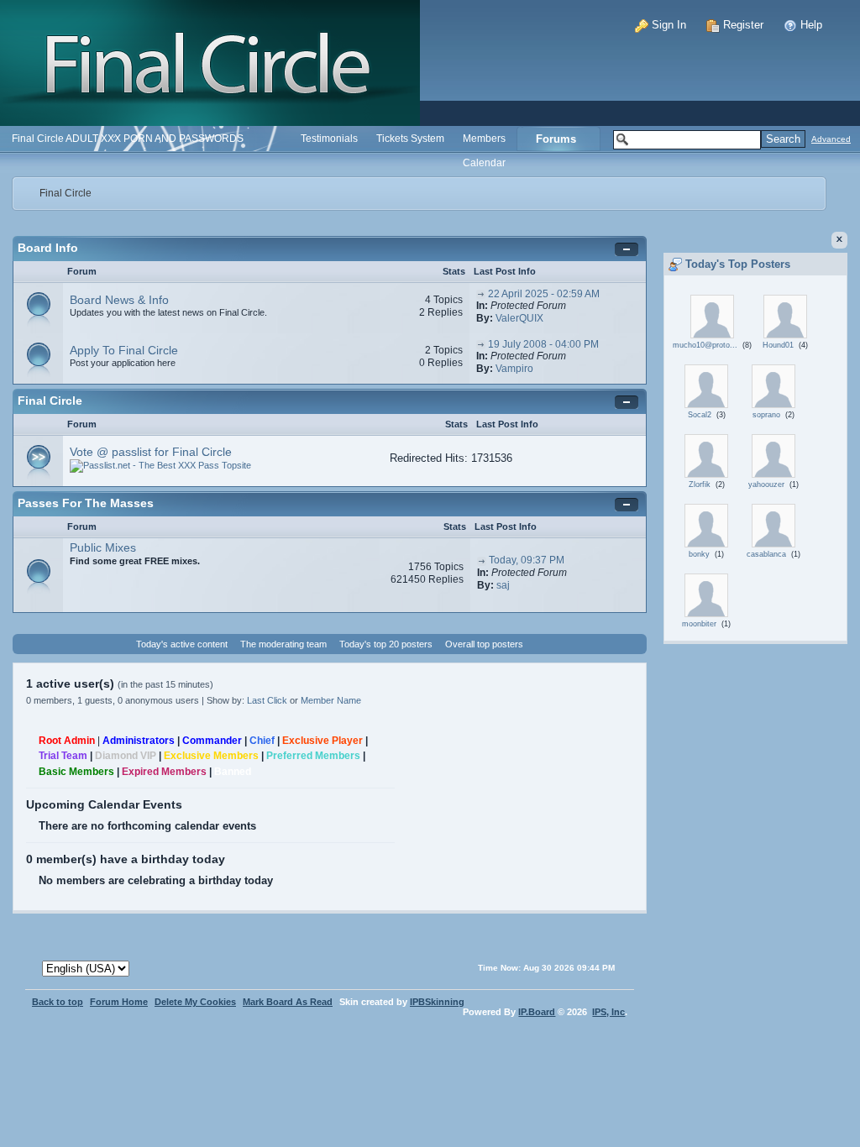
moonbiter (699, 624)
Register (741, 24)
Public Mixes (103, 547)
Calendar (484, 162)
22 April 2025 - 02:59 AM (544, 294)
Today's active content (182, 644)
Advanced (831, 139)
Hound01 (778, 345)
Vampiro (514, 368)
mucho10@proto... (705, 345)
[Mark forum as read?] (38, 305)
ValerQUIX (519, 318)
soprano (766, 415)
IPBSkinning (437, 1002)
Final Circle (65, 192)
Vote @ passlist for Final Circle (151, 451)
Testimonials (329, 138)
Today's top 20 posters (386, 644)
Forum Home (119, 1002)
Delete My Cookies (195, 1002)
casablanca (766, 554)
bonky (699, 554)
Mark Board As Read (288, 1002)
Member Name (331, 700)
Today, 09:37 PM (526, 560)
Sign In (667, 24)
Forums (556, 139)
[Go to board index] (210, 61)
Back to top (57, 1002)
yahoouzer (766, 484)
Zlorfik (700, 484)
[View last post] (480, 294)
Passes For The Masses (86, 503)
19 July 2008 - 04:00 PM (543, 344)
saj (503, 585)
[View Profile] (712, 315)
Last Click (267, 700)
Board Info (48, 247)
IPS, (608, 1012)
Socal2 (699, 415)
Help (809, 24)
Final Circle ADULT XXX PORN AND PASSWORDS (128, 138)
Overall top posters (484, 644)
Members (484, 138)
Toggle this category (628, 249)
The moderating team (283, 644)
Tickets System (410, 138)
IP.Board (536, 1012)
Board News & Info (119, 299)
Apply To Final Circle (124, 350)
